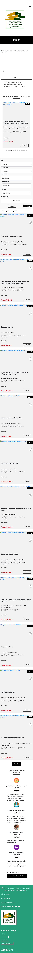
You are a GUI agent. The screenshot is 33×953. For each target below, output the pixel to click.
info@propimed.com (9, 902)
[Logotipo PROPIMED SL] (14, 20)
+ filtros (27, 206)
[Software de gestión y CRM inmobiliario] (7, 949)
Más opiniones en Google (17, 876)
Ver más (16, 764)
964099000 (7, 898)
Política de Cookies (7, 943)
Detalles (25, 145)
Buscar (12, 206)
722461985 (7, 894)
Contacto (4, 937)
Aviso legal (5, 940)
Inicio (3, 933)
